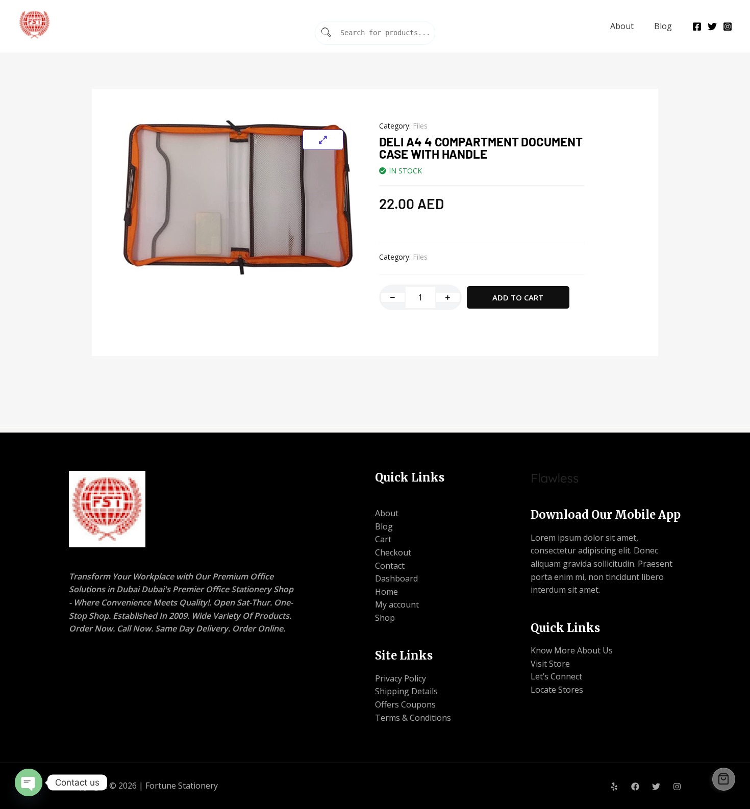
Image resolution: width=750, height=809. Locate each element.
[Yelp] (614, 786)
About (622, 26)
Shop (385, 617)
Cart (383, 539)
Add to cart (517, 297)
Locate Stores (557, 689)
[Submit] (326, 33)
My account (397, 604)
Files (420, 126)
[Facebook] (697, 26)
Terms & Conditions (413, 717)
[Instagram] (727, 26)
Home (386, 591)
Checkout (393, 552)
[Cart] (723, 779)
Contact (390, 565)
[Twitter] (712, 26)
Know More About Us (572, 650)
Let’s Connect (556, 676)
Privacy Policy (400, 678)
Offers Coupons (405, 704)
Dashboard (396, 578)
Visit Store (550, 663)
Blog (663, 26)
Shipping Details (406, 691)
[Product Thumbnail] (323, 140)
